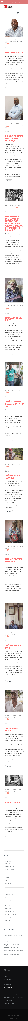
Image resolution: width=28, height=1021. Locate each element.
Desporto (7, 877)
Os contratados (14, 52)
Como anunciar (7, 979)
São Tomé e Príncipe (16, 39)
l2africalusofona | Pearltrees (10, 944)
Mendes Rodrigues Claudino (10, 935)
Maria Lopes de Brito (13, 319)
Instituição (7, 900)
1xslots (6, 880)
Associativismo (8, 869)
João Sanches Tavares (12, 476)
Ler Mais (9, 88)
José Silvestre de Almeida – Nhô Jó (14, 404)
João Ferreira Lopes (13, 646)
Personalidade (8, 911)
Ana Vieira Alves (13, 802)
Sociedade (11, 205)
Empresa (7, 889)
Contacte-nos (7, 984)
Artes (6, 863)
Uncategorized (7, 920)
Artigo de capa (10, 203)
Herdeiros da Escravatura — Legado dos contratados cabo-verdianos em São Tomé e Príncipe (14, 223)
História (16, 203)
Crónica (6, 874)
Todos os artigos (9, 41)
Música (6, 905)
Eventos (7, 891)
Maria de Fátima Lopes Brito (13, 560)
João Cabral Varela (12, 729)
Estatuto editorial (8, 982)
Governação (9, 123)
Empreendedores (9, 886)
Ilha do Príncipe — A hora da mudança (14, 138)
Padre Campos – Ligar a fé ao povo (16, 950)
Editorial (9, 39)
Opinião (8, 305)
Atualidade (7, 872)
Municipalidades (8, 903)
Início (5, 976)
